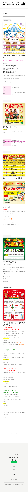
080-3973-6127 (14, 457)
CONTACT (14, 474)
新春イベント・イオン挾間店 (12, 178)
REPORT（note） (14, 479)
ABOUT (14, 469)
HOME (14, 466)
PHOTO (14, 476)
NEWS (14, 471)
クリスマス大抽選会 (9, 262)
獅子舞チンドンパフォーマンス (13, 127)
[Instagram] (15, 460)
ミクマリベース (14, 454)
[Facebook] (12, 460)
